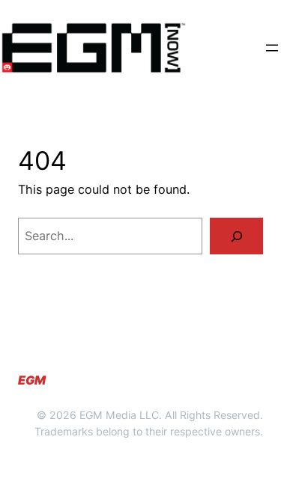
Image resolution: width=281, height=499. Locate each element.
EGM (32, 380)
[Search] (236, 236)
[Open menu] (272, 48)
